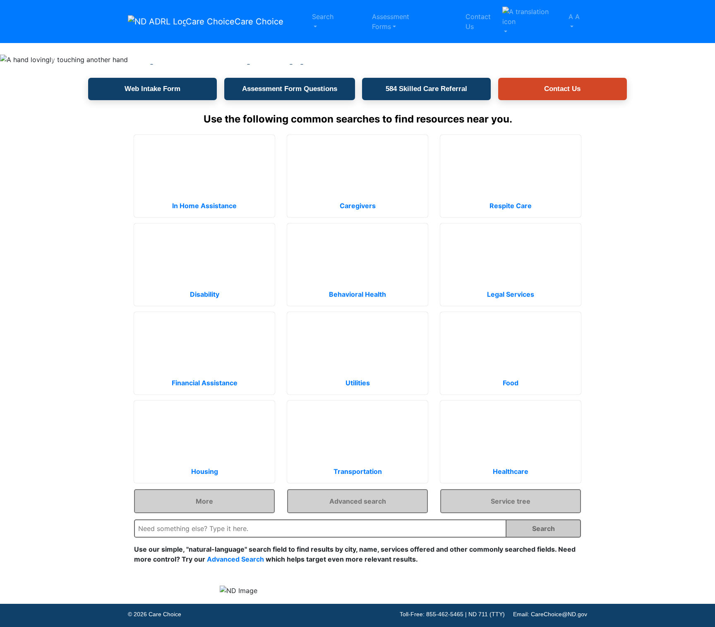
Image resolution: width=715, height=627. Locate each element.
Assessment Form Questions (289, 88)
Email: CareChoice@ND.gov (550, 614)
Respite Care (510, 206)
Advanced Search (235, 559)
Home (299, 13)
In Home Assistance (204, 206)
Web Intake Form (152, 88)
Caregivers (358, 206)
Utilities (358, 383)
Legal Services (510, 294)
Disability (204, 294)
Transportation (358, 471)
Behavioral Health (357, 294)
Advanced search (357, 501)
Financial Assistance (205, 383)
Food (510, 383)
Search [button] (323, 16)
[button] (532, 21)
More (204, 501)
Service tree (510, 501)
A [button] (574, 16)
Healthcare (510, 471)
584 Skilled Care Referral (426, 88)
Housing (204, 471)
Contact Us (478, 21)
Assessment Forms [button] (390, 21)
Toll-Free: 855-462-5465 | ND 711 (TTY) (452, 614)
